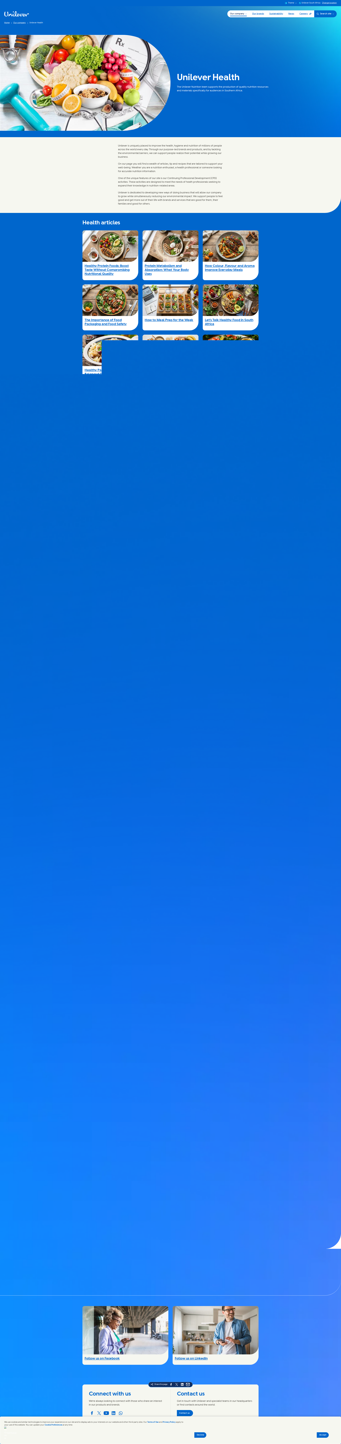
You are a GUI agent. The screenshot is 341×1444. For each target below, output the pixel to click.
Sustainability (276, 14)
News (291, 14)
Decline (200, 1435)
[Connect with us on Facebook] (92, 1413)
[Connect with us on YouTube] (106, 1413)
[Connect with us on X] (99, 1413)
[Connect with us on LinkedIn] (113, 1413)
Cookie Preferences (53, 1425)
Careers (306, 15)
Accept (322, 1435)
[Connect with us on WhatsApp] (120, 1413)
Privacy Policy (169, 1422)
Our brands (258, 14)
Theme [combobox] (291, 3)
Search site (325, 14)
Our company (237, 14)
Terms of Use (153, 1422)
